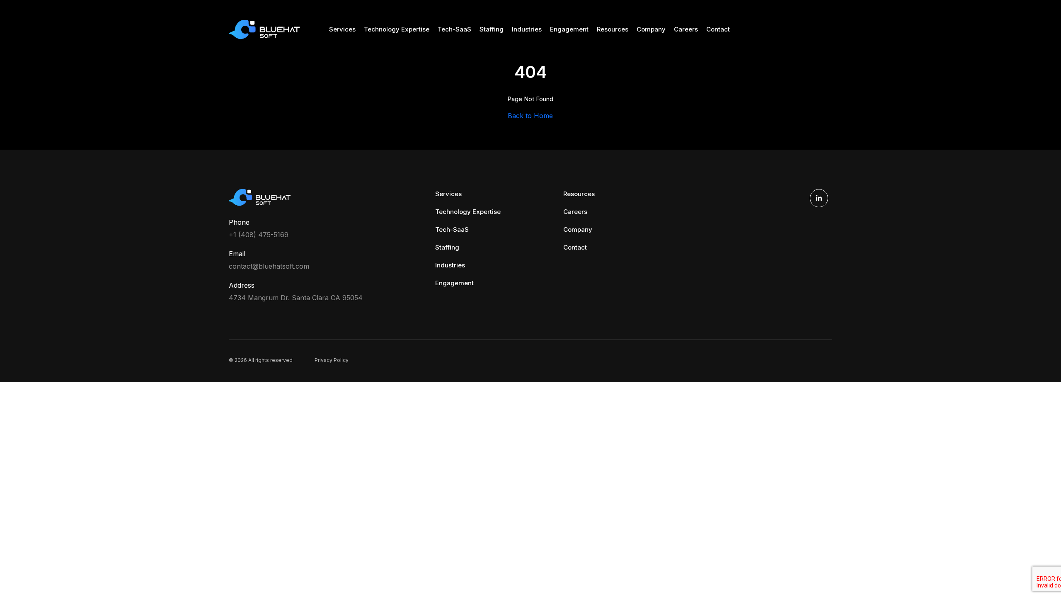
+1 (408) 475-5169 (258, 235)
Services (342, 29)
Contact (718, 29)
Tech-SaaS (454, 29)
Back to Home (530, 116)
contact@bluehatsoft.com (269, 266)
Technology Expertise (396, 29)
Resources (612, 29)
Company (651, 29)
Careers (686, 29)
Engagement (569, 29)
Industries (527, 29)
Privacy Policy (332, 360)
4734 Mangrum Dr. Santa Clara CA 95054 (296, 298)
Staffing (492, 29)
